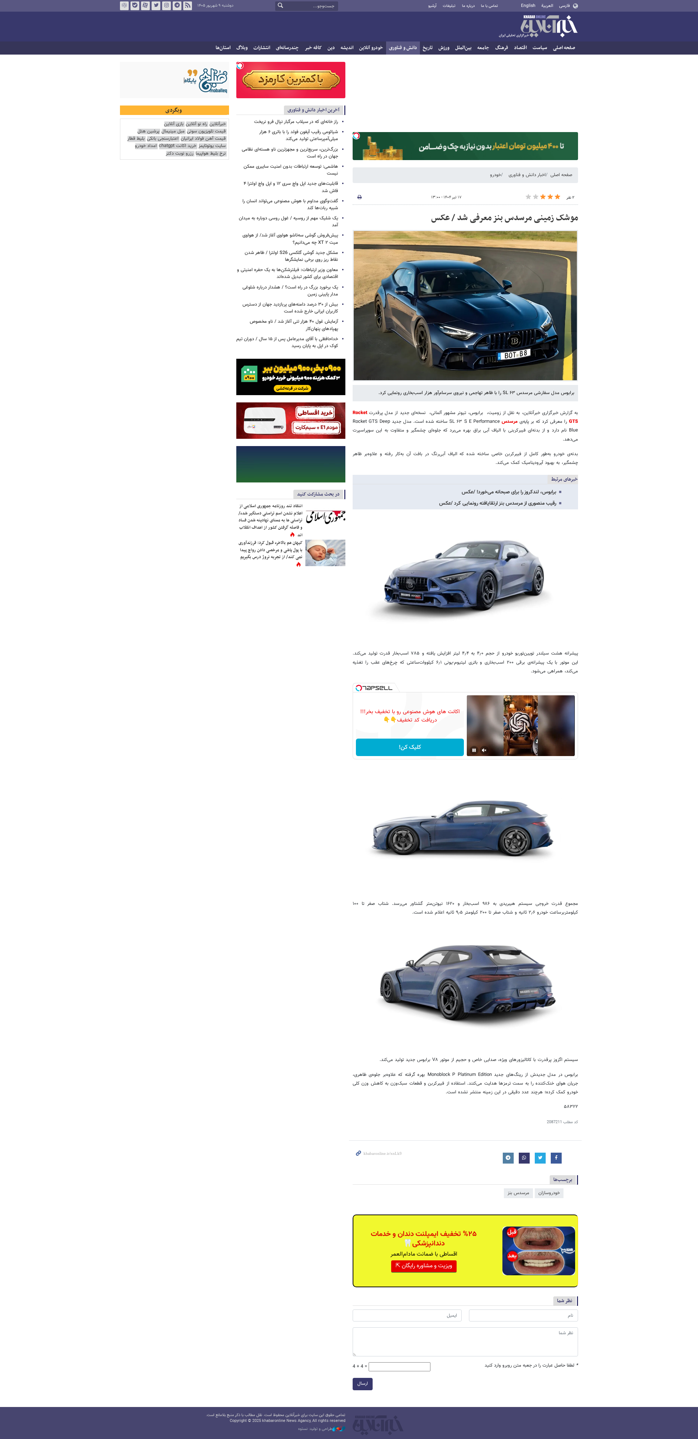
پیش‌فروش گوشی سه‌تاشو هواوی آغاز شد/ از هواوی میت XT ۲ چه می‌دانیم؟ (290, 239)
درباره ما (468, 6)
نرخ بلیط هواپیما (211, 153)
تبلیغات (449, 6)
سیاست (540, 48)
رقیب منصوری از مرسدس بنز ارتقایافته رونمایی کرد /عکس (497, 504)
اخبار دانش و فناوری (527, 175)
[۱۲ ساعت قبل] (325, 516)
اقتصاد (520, 48)
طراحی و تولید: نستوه (315, 1429)
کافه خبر (313, 48)
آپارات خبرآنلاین (145, 5)
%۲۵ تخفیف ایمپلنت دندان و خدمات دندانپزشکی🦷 (424, 1238)
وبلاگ (242, 48)
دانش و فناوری (403, 48)
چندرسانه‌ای (287, 48)
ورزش (443, 48)
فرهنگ (501, 48)
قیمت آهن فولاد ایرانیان (203, 138)
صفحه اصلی (564, 48)
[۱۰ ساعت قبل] (325, 553)
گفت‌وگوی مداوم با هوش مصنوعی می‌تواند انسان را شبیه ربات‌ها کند (290, 205)
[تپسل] (356, 135)
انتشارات (261, 48)
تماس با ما (489, 6)
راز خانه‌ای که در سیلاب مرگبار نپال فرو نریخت (296, 122)
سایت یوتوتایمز (212, 146)
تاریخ (428, 48)
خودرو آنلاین (371, 48)
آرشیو (432, 6)
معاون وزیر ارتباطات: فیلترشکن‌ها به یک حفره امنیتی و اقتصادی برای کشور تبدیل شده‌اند (287, 273)
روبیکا (124, 5)
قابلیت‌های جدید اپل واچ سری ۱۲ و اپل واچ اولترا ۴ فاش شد (291, 187)
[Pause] (474, 750)
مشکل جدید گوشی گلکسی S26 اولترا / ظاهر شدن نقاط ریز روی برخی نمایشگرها (291, 256)
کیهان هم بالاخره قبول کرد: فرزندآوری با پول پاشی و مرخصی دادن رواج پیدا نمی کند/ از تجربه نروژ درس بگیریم (270, 550)
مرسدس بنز (518, 1193)
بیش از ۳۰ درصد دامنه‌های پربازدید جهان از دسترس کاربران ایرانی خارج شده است (290, 308)
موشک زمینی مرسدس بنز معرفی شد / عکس (504, 218)
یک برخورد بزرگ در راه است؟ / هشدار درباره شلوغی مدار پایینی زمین (290, 291)
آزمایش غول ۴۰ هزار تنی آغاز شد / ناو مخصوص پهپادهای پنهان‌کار (294, 325)
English (528, 6)
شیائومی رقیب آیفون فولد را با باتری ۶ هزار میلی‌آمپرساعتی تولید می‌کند (298, 135)
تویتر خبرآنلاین (156, 5)
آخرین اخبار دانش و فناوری (314, 110)
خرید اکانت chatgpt (177, 146)
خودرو (495, 175)
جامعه (483, 48)
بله (135, 5)
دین (331, 48)
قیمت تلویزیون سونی (206, 131)
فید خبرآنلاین (187, 5)
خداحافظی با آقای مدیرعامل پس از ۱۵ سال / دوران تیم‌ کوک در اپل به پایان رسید (287, 342)
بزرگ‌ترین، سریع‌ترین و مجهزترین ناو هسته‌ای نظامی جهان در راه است (290, 153)
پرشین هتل (148, 131)
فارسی (564, 6)
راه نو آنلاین (196, 124)
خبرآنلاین (538, 26)
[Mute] (484, 750)
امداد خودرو (146, 146)
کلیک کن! (410, 747)
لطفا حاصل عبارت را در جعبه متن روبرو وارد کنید (531, 1365)
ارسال (362, 1383)
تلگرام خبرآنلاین (177, 5)
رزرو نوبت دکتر (179, 153)
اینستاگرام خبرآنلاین (166, 5)
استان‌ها (223, 48)
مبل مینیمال (173, 131)
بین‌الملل (463, 48)
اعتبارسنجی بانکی (162, 138)
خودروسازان (549, 1193)
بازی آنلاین (174, 124)
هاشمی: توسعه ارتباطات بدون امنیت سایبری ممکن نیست (291, 170)
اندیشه (347, 48)
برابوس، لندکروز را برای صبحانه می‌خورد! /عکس (509, 492)
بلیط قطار (136, 138)
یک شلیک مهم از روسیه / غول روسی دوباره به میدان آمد (288, 222)
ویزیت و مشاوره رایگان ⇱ (424, 1266)
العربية (547, 6)
